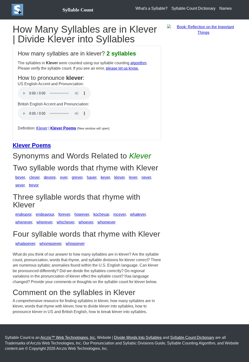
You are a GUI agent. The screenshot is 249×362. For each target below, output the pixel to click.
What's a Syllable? (151, 8)
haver (91, 177)
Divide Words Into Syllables (138, 337)
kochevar (101, 214)
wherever (44, 222)
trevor (34, 185)
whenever (23, 222)
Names (225, 8)
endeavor (23, 214)
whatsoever (25, 243)
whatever (138, 214)
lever (133, 177)
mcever (119, 214)
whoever (86, 222)
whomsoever (50, 243)
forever (64, 214)
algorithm (138, 63)
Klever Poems (63, 128)
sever (20, 185)
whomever (107, 222)
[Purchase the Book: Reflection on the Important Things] (203, 30)
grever (77, 177)
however (81, 214)
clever (34, 177)
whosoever (75, 243)
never (146, 177)
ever (63, 177)
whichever (65, 222)
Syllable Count (77, 9)
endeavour (45, 214)
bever (20, 177)
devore (50, 177)
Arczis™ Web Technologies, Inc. (68, 337)
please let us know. (122, 68)
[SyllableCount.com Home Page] (18, 10)
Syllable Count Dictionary (193, 8)
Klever (41, 128)
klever (119, 177)
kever (105, 177)
